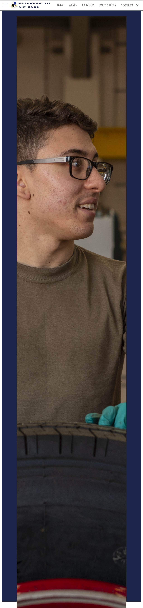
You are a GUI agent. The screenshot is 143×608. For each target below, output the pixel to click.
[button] (4, 5)
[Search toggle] (138, 5)
